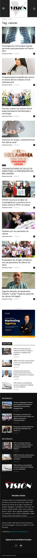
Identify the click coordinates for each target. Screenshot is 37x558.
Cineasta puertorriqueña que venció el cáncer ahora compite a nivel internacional (18, 79)
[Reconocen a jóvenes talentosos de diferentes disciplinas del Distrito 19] (7, 429)
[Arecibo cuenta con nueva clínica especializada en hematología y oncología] (18, 97)
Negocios (5, 105)
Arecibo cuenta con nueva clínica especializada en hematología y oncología (17, 111)
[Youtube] (21, 546)
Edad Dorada (6, 42)
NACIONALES (7, 439)
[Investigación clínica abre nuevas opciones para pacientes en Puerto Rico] (18, 35)
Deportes (5, 228)
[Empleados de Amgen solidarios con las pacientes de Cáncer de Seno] (18, 249)
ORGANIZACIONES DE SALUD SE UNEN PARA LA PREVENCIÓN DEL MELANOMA (18, 171)
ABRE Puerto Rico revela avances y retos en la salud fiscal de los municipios (24, 362)
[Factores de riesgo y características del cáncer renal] (18, 129)
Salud (4, 196)
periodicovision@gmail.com (19, 532)
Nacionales (5, 288)
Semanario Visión (7, 53)
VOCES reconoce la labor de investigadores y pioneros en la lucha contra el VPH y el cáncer (16, 202)
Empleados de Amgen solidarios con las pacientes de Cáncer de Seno (17, 262)
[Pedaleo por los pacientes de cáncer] (18, 220)
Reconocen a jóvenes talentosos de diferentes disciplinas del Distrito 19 (24, 428)
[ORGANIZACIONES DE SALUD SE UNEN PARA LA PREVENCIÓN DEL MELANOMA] (18, 157)
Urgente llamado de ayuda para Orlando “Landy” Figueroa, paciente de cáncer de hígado (18, 294)
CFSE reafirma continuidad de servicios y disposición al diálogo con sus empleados (23, 385)
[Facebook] (16, 546)
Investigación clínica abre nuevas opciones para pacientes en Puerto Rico (18, 48)
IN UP (4, 74)
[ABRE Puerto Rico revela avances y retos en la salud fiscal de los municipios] (7, 363)
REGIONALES (7, 398)
